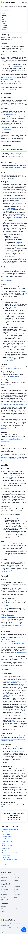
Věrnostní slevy (4, 404)
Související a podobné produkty (10, 852)
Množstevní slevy (22, 404)
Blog (15, 892)
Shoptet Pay (17, 886)
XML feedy (5, 696)
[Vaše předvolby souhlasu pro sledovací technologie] (2, 932)
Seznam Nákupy (18, 217)
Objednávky (4, 877)
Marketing (16, 877)
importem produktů (8, 79)
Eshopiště (3, 897)
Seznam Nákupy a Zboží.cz (17, 739)
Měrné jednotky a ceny (15, 368)
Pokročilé (4, 29)
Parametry (4, 25)
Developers (4, 894)
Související (4, 27)
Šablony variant (8, 280)
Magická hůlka (17, 155)
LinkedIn (3, 911)
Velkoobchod (7, 384)
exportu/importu (18, 66)
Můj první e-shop (5, 900)
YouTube (16, 909)
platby (17, 528)
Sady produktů (5, 850)
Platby (7, 428)
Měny (11, 307)
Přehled (3, 13)
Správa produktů (18, 6)
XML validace (5, 857)
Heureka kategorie (5, 739)
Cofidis (12, 720)
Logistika (4, 21)
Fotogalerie (16, 167)
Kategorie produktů (7, 836)
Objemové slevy (13, 404)
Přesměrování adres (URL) (7, 124)
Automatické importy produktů (10, 829)
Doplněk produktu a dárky (14, 682)
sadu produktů (11, 208)
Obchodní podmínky (5, 925)
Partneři (3, 892)
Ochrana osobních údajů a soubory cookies (10, 927)
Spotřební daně (6, 855)
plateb (14, 477)
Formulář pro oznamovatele (6, 930)
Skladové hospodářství (7, 459)
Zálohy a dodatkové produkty (9, 859)
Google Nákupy (5, 740)
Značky (13, 194)
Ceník (3, 17)
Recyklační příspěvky (14, 376)
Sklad (3, 19)
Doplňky (16, 889)
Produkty (11, 6)
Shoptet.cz (3, 886)
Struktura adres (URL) (10, 114)
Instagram (16, 906)
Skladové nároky (17, 459)
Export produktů (6, 832)
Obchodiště (17, 894)
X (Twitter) (3, 909)
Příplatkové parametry (6, 617)
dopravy (19, 518)
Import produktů (6, 834)
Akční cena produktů (12, 360)
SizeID (2, 806)
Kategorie (4, 23)
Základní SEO (7, 129)
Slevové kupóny (20, 403)
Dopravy (3, 428)
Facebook (3, 906)
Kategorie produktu (11, 570)
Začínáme (3, 875)
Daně (15, 307)
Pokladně (19, 242)
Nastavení (3, 880)
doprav (10, 477)
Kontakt (16, 880)
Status (15, 897)
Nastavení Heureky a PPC (17, 751)
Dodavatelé (16, 200)
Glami (11, 740)
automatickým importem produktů (16, 714)
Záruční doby (14, 205)
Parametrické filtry (5, 605)
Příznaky (11, 178)
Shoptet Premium (5, 889)
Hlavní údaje (4, 15)
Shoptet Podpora (4, 6)
